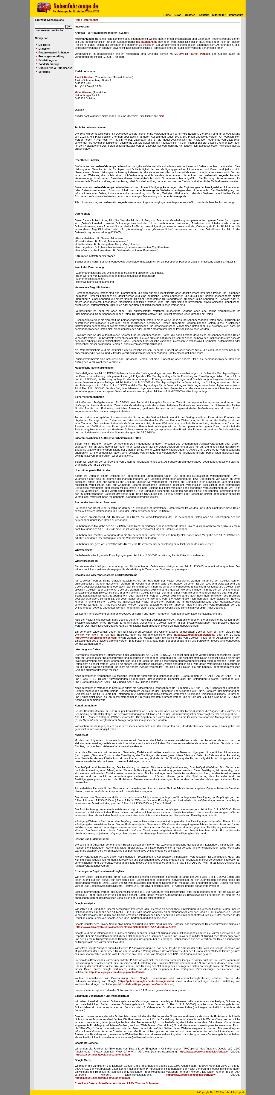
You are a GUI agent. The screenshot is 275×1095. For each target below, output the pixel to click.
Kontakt (204, 15)
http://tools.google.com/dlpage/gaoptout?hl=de (117, 972)
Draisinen (44, 48)
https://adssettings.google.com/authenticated (102, 1054)
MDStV (178, 53)
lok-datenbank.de (146, 41)
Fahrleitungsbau (48, 60)
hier (161, 116)
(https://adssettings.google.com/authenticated (145, 984)
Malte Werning (83, 92)
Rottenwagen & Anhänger (54, 52)
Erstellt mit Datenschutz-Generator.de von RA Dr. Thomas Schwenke (117, 1083)
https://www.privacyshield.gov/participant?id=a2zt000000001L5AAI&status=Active (126, 927)
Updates (190, 15)
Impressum (236, 15)
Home (167, 15)
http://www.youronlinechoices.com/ (96, 637)
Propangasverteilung (51, 56)
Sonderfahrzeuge (49, 64)
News (177, 15)
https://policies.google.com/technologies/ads (146, 981)
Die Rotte (44, 44)
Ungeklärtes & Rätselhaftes (55, 68)
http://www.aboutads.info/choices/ (194, 634)
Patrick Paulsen (199, 53)
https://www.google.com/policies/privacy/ (203, 1051)
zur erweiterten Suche (49, 30)
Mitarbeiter (219, 15)
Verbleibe (44, 71)
